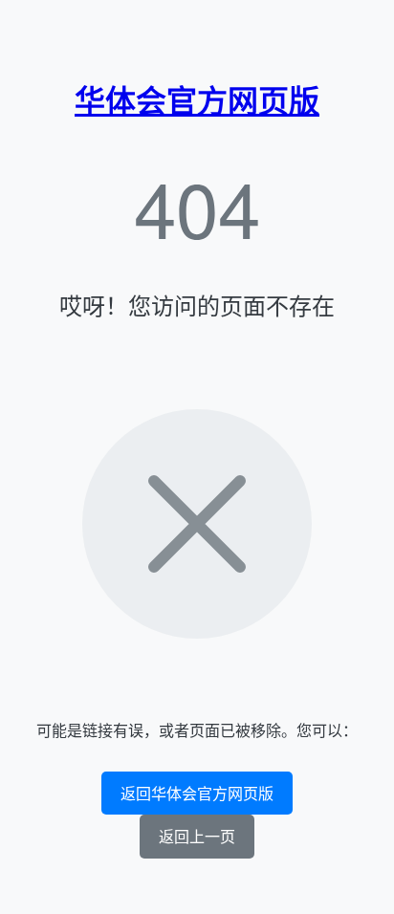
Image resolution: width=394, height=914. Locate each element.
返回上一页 (197, 836)
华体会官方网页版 (197, 99)
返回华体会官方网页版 (197, 793)
